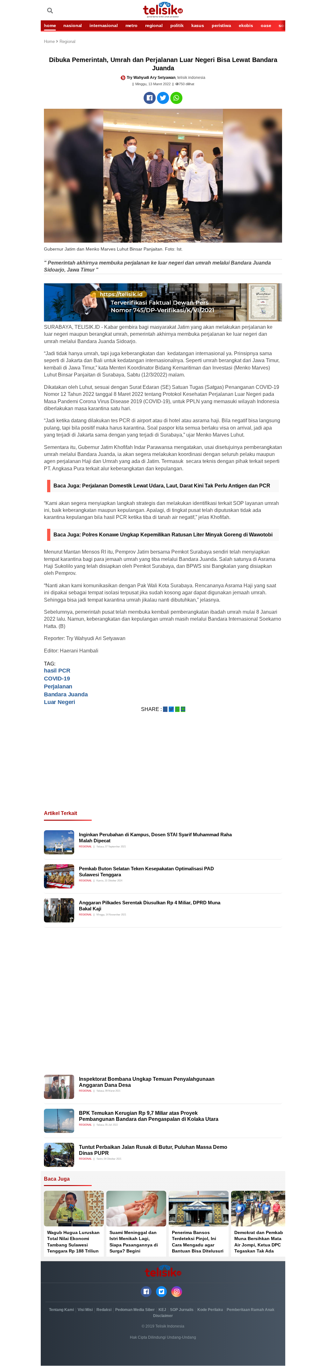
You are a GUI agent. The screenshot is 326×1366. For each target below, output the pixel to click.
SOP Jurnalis (182, 1309)
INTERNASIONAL (103, 25)
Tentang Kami (61, 1309)
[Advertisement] (163, 769)
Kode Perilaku (210, 1309)
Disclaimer (163, 1316)
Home (50, 42)
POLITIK (177, 25)
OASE (266, 25)
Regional (67, 42)
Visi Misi (85, 1309)
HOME (50, 25)
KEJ (162, 1309)
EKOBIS (246, 25)
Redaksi (103, 1309)
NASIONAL (72, 25)
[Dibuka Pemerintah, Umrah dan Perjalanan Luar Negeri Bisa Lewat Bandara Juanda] (150, 98)
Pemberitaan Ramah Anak (250, 1309)
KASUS (197, 25)
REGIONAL (154, 25)
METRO (131, 25)
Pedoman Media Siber (135, 1309)
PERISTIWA (221, 25)
